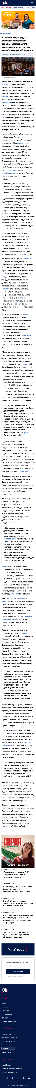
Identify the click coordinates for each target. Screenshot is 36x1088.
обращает (27, 259)
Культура (5, 1018)
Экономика (6, 1010)
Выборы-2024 (5, 33)
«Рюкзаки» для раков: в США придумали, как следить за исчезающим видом (16, 874)
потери (5, 114)
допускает (6, 826)
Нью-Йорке (16, 619)
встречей (24, 314)
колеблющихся (8, 173)
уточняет (15, 594)
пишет (25, 364)
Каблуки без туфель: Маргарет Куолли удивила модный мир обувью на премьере (17, 934)
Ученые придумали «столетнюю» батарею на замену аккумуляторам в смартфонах (18, 889)
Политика (6, 54)
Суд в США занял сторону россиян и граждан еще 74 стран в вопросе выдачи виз (18, 903)
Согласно (6, 567)
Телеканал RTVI (8, 1048)
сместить (6, 289)
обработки (23, 143)
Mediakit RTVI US (8, 1052)
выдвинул (17, 304)
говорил (24, 432)
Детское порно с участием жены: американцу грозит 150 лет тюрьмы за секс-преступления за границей (18, 919)
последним (11, 170)
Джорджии (6, 601)
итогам (5, 84)
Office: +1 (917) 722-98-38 (11, 1072)
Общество (5, 1003)
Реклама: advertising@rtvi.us (12, 1068)
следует (5, 96)
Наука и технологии (9, 1021)
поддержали (25, 335)
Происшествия (7, 1014)
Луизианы (21, 598)
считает (23, 254)
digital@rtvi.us (6, 1065)
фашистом (23, 471)
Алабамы (12, 598)
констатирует (10, 539)
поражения (7, 102)
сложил (23, 298)
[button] (31, 3)
